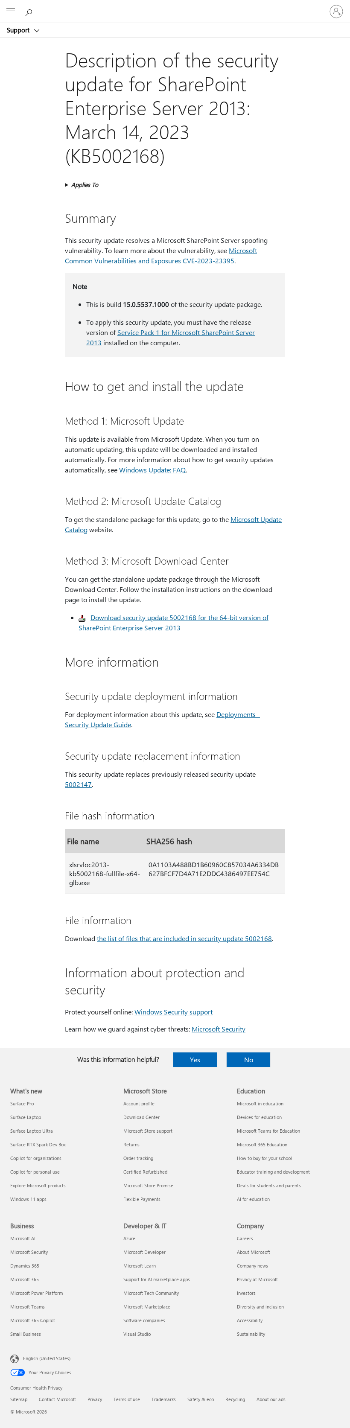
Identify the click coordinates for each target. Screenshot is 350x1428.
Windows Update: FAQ (152, 469)
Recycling (235, 1399)
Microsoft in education (260, 1103)
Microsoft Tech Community (151, 1293)
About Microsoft (253, 1252)
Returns (131, 1144)
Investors (246, 1293)
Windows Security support (173, 1011)
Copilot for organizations (35, 1158)
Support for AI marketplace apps (156, 1279)
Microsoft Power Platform (36, 1293)
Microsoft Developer (144, 1252)
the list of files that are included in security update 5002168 (184, 938)
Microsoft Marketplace (146, 1306)
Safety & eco (200, 1399)
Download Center (141, 1117)
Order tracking (138, 1158)
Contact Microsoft (57, 1399)
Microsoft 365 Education (262, 1144)
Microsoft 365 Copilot (32, 1320)
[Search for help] (30, 11)
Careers (245, 1238)
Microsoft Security (218, 1028)
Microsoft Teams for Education (268, 1131)
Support (19, 30)
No (248, 1059)
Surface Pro (22, 1103)
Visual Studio (137, 1334)
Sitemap (18, 1399)
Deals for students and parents (269, 1185)
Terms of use (127, 1399)
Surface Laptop (25, 1117)
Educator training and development (273, 1172)
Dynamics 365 (24, 1265)
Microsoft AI (22, 1238)
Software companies (144, 1320)
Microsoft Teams (27, 1306)
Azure (129, 1238)
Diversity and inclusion (260, 1306)
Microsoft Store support (147, 1131)
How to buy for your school (264, 1158)
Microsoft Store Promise (148, 1185)
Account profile (139, 1103)
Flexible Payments (141, 1199)
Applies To (84, 185)
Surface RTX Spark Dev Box (38, 1144)
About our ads (271, 1399)
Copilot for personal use (35, 1172)
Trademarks (164, 1399)
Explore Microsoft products (38, 1185)
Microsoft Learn (139, 1265)
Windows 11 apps (28, 1199)
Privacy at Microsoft (257, 1279)
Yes (195, 1059)
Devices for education (259, 1117)
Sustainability (251, 1334)
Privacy (95, 1399)
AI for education (253, 1199)
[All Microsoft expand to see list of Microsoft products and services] (10, 11)
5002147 (78, 784)
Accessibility (249, 1320)
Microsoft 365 (24, 1279)
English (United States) (46, 1358)
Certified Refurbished (145, 1172)
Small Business (25, 1334)
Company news (252, 1265)
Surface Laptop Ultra (31, 1131)
